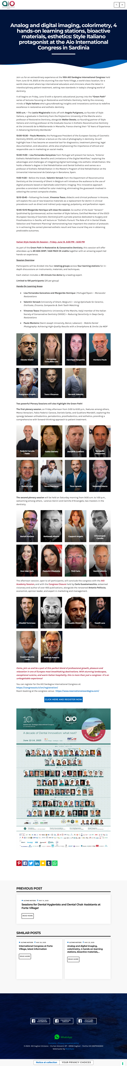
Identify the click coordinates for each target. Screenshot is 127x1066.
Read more (28, 916)
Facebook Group (66, 1021)
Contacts (52, 1043)
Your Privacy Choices (76, 1062)
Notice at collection (46, 1062)
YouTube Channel (89, 1021)
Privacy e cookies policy (68, 1043)
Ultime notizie (30, 900)
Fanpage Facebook (42, 1021)
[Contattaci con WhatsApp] (63, 1037)
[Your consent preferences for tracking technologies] (122, 1063)
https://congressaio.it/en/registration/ (37, 687)
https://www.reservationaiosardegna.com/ (77, 691)
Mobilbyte (69, 1049)
